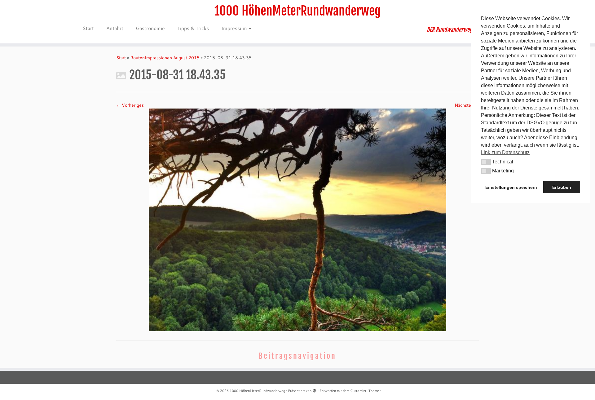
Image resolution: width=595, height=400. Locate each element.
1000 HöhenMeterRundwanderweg (297, 10)
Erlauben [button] (561, 187)
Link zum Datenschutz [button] (505, 152)
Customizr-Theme (364, 390)
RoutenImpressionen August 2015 (165, 58)
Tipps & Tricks (193, 28)
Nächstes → (467, 105)
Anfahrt (114, 28)
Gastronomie (150, 28)
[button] (486, 162)
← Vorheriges (130, 105)
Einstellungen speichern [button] (511, 187)
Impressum (234, 28)
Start (88, 28)
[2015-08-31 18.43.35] (297, 219)
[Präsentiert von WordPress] (314, 389)
